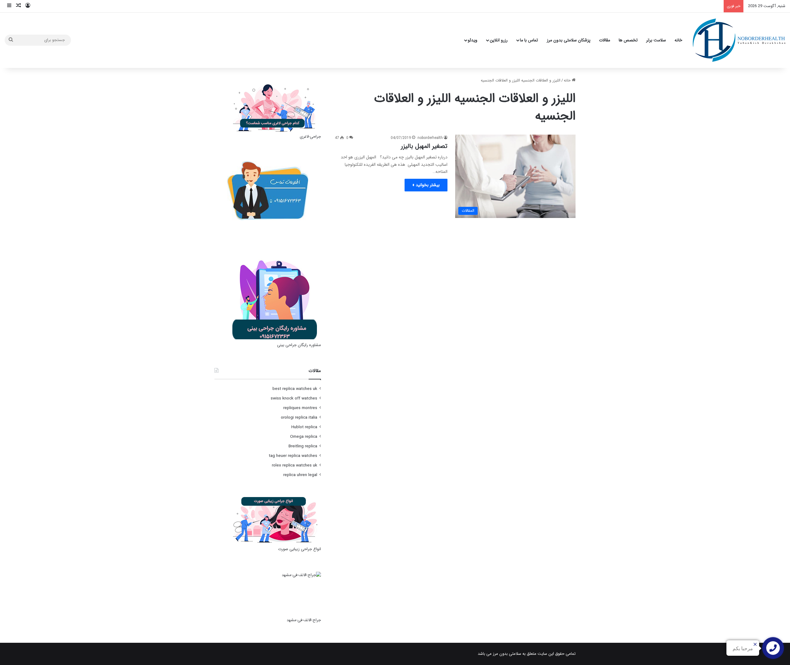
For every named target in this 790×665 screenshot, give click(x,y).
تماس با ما (529, 40)
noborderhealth (430, 138)
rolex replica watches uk (294, 465)
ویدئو (472, 40)
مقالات (604, 40)
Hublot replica (304, 427)
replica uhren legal (300, 475)
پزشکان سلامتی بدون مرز (568, 40)
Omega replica (303, 436)
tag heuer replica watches (293, 456)
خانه (678, 40)
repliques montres (300, 408)
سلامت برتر (656, 40)
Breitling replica (303, 446)
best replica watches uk (294, 389)
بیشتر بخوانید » (426, 185)
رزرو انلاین (499, 40)
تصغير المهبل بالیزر (424, 146)
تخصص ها (628, 40)
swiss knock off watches (294, 398)
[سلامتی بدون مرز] (739, 40)
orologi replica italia (299, 417)
